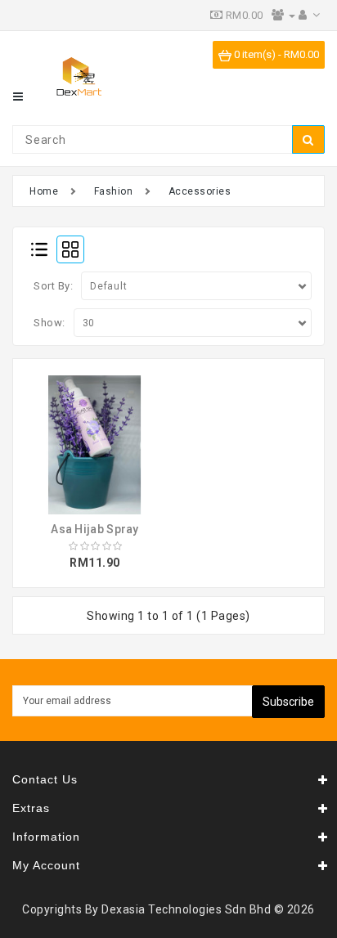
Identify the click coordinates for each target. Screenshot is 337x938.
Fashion (113, 191)
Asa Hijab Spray (95, 529)
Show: (49, 322)
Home (43, 191)
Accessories (199, 191)
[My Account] (310, 15)
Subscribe (288, 701)
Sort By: (53, 286)
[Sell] (283, 15)
